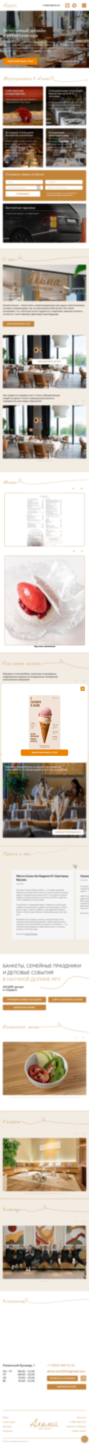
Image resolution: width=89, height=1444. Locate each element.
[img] (44, 722)
